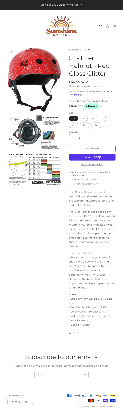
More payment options (92, 164)
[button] (9, 26)
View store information (85, 183)
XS (73, 118)
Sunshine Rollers (91, 406)
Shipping (73, 86)
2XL (85, 125)
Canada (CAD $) (19, 401)
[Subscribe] (85, 374)
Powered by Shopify (107, 406)
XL (73, 125)
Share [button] (75, 332)
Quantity (73, 132)
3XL (97, 125)
